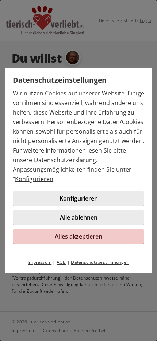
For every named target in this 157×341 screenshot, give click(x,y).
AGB (61, 262)
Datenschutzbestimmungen (100, 262)
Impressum (39, 262)
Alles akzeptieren (78, 236)
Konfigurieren (34, 179)
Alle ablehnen (78, 217)
